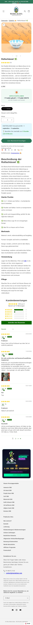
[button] (3, 11)
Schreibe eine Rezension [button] (16, 322)
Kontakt (6, 524)
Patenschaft (7, 550)
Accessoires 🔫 (16, 153)
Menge (3, 116)
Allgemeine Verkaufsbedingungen (14, 538)
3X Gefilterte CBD (9, 505)
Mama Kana (12, 621)
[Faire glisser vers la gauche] (13, 56)
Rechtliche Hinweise (10, 535)
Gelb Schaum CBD (9, 502)
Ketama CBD (7, 511)
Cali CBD (6, 496)
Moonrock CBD (8, 499)
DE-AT (28, 623)
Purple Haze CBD (9, 493)
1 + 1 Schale (7, 108)
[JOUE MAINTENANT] (16, 463)
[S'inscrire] (27, 598)
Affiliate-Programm (9, 547)
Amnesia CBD (8, 487)
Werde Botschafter (9, 544)
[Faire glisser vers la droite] (20, 56)
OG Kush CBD (8, 490)
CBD (25, 261)
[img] (5, 334)
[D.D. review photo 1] (5, 377)
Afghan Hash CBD (9, 508)
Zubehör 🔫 (12, 20)
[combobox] (27, 623)
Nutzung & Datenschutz (11, 541)
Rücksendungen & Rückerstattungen (15, 529)
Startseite (4, 20)
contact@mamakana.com (14, 573)
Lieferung (6, 526)
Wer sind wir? (8, 521)
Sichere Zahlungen (9, 532)
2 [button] (15, 438)
